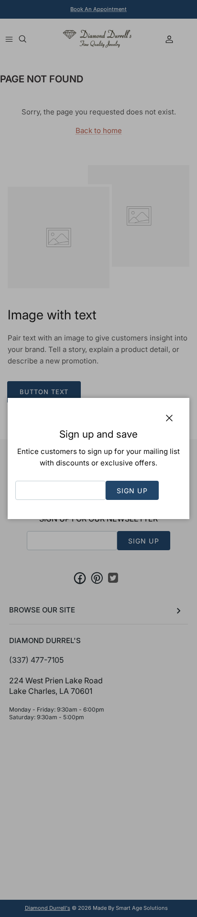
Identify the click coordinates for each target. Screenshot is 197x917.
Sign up (132, 491)
